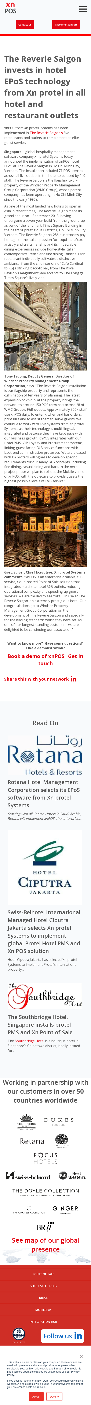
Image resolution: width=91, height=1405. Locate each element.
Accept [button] (36, 1396)
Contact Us (25, 24)
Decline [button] (54, 1396)
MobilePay (43, 1310)
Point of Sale (43, 1274)
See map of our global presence (45, 1244)
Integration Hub (43, 1322)
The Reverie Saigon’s (46, 132)
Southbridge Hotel (29, 1041)
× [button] (81, 1355)
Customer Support (66, 24)
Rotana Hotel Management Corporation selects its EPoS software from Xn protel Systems (44, 793)
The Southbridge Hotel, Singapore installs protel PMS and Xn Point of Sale (40, 1024)
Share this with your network (36, 679)
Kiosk (43, 1298)
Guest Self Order (43, 1286)
